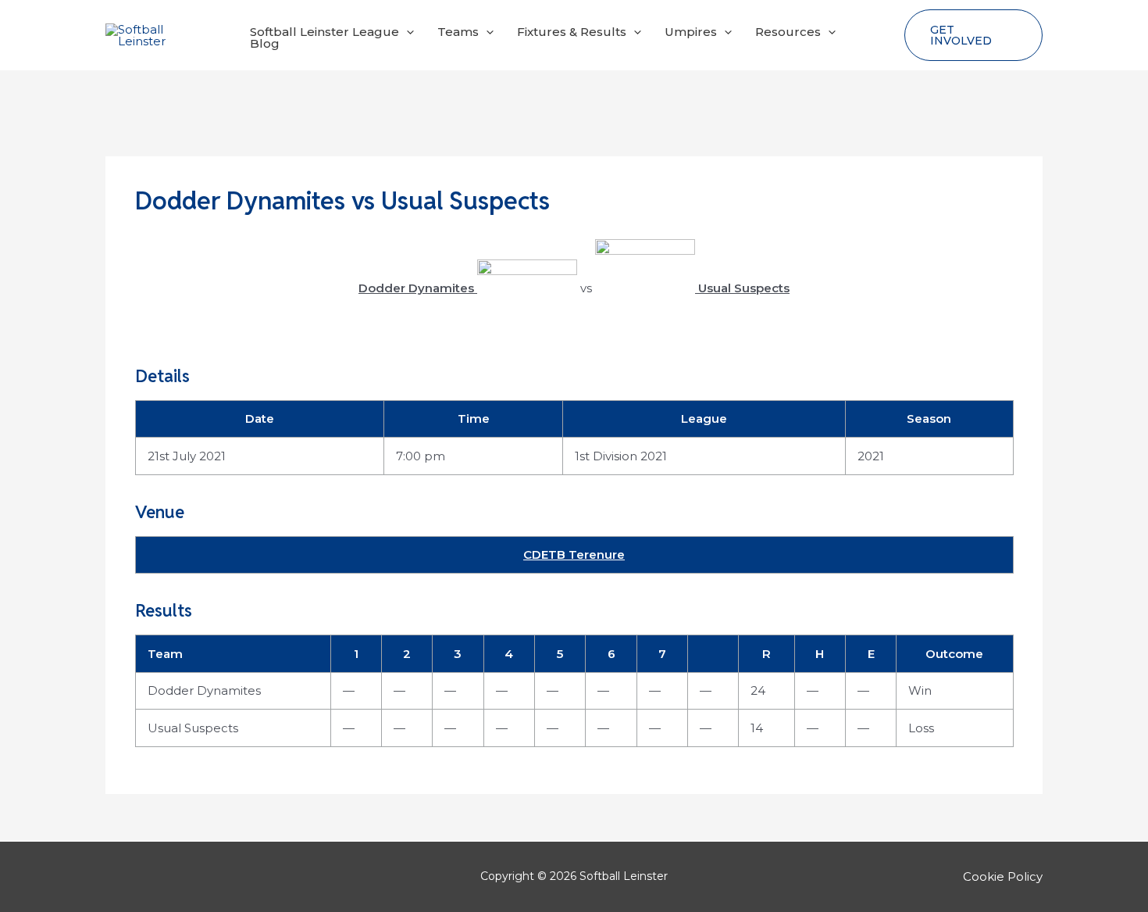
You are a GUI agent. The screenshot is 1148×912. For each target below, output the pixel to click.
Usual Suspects (193, 728)
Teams (458, 32)
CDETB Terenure (574, 554)
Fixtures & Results (571, 32)
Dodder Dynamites (204, 690)
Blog (265, 43)
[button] (406, 32)
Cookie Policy (1003, 876)
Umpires (691, 32)
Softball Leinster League (324, 32)
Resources (788, 32)
